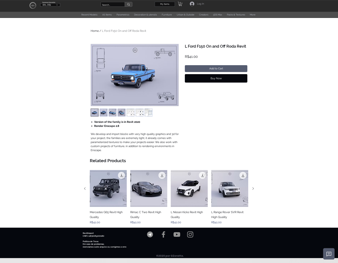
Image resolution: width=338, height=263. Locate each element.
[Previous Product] (85, 188)
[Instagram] (190, 234)
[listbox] (50, 5)
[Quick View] (108, 188)
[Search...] (128, 4)
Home (95, 31)
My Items (164, 4)
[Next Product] (253, 188)
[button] (50, 4)
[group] (169, 197)
